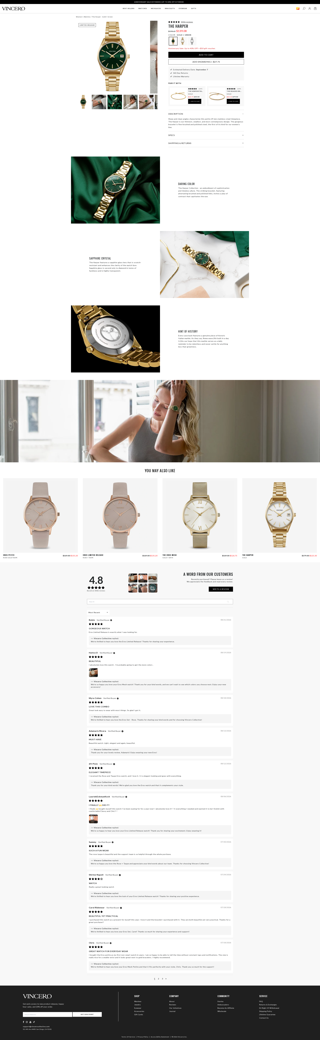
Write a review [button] (221, 589)
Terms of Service (128, 1037)
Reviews (172, 1005)
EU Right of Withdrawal (269, 1008)
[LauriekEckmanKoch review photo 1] (93, 818)
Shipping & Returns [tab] (179, 143)
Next (153, 102)
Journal (172, 1011)
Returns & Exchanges (268, 1005)
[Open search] (304, 8)
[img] (96, 624)
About (171, 1001)
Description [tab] (175, 114)
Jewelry (137, 1005)
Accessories (139, 1011)
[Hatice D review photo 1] (93, 672)
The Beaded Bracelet (234, 91)
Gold (190, 94)
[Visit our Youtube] (31, 1022)
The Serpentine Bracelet (195, 91)
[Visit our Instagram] (27, 1022)
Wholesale (222, 1011)
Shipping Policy (265, 1011)
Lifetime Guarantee (267, 1015)
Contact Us (264, 1018)
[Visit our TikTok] (34, 1022)
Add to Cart (206, 55)
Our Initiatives (175, 1008)
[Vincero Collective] (13, 8)
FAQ (261, 1001)
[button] (174, 22)
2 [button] (158, 979)
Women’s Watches (83, 17)
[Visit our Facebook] (23, 1022)
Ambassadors (223, 1005)
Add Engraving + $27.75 (206, 62)
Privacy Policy (143, 1037)
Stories (221, 1001)
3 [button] (162, 979)
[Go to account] (309, 8)
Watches (137, 1001)
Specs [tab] (171, 135)
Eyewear (137, 1008)
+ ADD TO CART (195, 101)
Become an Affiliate (226, 1008)
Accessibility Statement (160, 1037)
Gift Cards (138, 1015)
